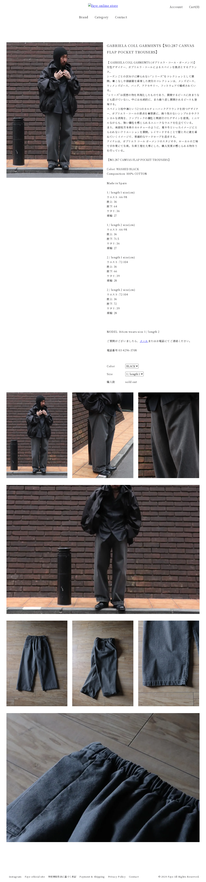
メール (144, 341)
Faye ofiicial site (35, 876)
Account (176, 7)
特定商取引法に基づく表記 (62, 876)
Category (102, 17)
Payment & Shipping (92, 876)
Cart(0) (194, 7)
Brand (83, 17)
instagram (15, 876)
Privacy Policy (117, 876)
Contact (121, 17)
